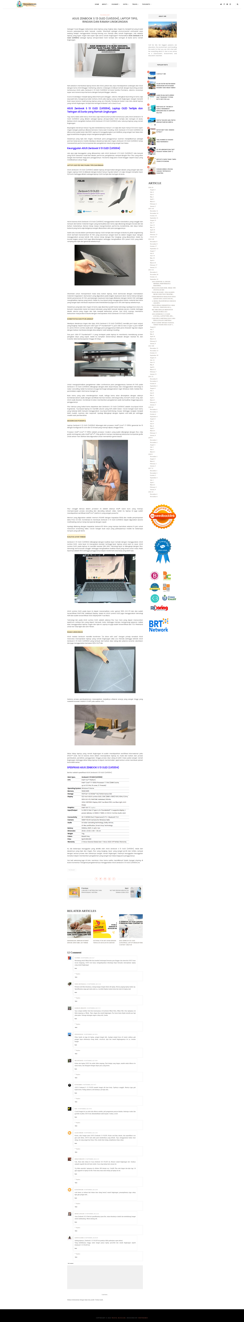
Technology (105, 15)
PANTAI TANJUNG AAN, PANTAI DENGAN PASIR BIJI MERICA (165, 121)
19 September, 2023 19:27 (89, 1084)
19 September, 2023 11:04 (94, 984)
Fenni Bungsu (79, 1034)
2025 (151, 208)
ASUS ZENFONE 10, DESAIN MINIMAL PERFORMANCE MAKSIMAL (161, 283)
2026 (150, 187)
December (154, 211)
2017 (150, 468)
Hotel (125, 4)
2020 (150, 407)
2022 (151, 346)
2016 (150, 492)
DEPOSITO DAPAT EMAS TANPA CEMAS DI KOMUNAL (166, 160)
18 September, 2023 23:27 (87, 958)
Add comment (70, 1263)
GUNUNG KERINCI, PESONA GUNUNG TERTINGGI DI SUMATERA (164, 171)
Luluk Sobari (79, 1132)
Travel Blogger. (119, 1318)
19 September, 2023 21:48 (90, 1132)
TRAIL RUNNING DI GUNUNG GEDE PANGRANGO (164, 141)
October (153, 215)
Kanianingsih (79, 1189)
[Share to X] (100, 878)
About (104, 4)
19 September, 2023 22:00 (91, 1189)
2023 (151, 270)
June (152, 194)
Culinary (115, 4)
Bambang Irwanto (80, 1008)
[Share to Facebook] (96, 878)
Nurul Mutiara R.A (80, 984)
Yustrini (77, 958)
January (153, 206)
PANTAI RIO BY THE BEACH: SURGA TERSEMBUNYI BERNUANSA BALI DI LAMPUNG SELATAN (165, 110)
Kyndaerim (78, 1084)
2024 (151, 239)
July (152, 192)
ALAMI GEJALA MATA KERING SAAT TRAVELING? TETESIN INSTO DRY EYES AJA (165, 97)
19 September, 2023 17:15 (93, 1008)
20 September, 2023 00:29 (91, 1237)
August (152, 190)
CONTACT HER (161, 74)
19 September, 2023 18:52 (91, 1034)
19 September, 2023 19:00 (90, 1060)
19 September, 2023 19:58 (85, 1108)
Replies (78, 974)
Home (97, 4)
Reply (76, 968)
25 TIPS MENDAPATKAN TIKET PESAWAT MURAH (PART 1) (165, 150)
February (153, 204)
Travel (134, 4)
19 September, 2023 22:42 (92, 1213)
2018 (150, 454)
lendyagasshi (79, 1237)
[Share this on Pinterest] (105, 878)
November (154, 213)
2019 (150, 437)
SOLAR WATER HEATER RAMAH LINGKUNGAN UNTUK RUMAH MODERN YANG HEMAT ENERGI (165, 86)
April (152, 199)
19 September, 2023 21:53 (92, 1159)
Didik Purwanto (80, 1159)
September (154, 218)
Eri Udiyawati (79, 1060)
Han (76, 1108)
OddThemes (143, 1318)
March (152, 201)
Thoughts (146, 4)
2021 (150, 376)
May (152, 197)
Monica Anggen (79, 1213)
